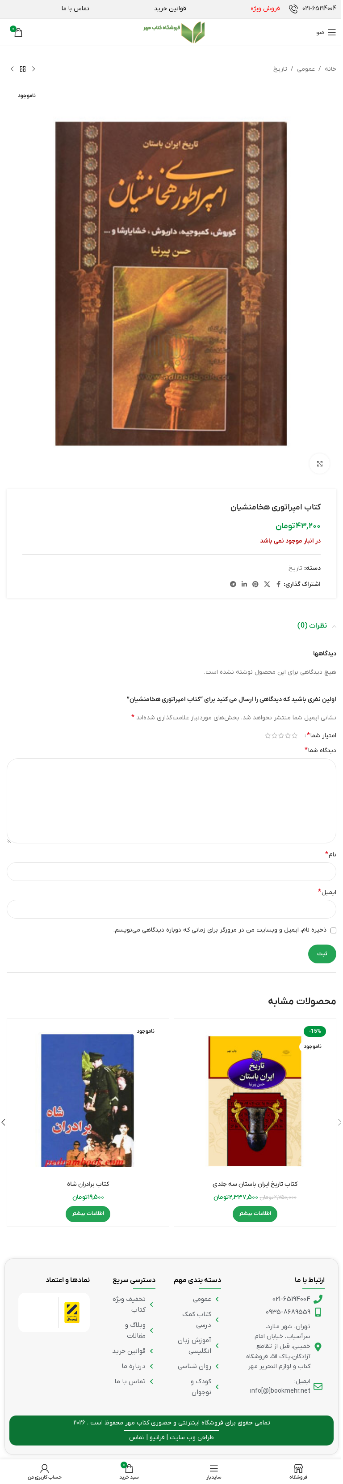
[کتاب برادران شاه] (88, 1099)
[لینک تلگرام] (233, 584)
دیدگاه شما (320, 750)
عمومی (306, 69)
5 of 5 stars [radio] (267, 735)
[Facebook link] (278, 584)
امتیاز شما (321, 735)
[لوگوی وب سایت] (173, 32)
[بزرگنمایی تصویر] (320, 463)
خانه (330, 69)
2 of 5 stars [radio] (287, 735)
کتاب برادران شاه (88, 1184)
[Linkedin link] (244, 584)
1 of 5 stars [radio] (294, 735)
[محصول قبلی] (33, 69)
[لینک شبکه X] (267, 584)
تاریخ (280, 69)
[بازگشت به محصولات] (22, 69)
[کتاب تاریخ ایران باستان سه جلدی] (255, 1099)
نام (330, 854)
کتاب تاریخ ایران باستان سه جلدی (255, 1184)
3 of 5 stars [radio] (281, 735)
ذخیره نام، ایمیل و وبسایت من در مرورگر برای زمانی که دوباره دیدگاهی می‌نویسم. (219, 930)
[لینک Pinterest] (255, 584)
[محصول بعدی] (12, 69)
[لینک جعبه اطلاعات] (312, 8)
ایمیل (327, 892)
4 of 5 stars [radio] (274, 735)
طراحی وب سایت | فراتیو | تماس (171, 1437)
